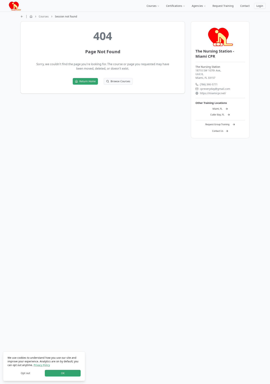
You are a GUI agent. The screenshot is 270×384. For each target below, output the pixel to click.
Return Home (87, 81)
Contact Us (217, 131)
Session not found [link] (66, 16)
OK (63, 373)
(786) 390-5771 (209, 84)
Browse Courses (120, 81)
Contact (245, 6)
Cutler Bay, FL (217, 114)
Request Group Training (217, 124)
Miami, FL (217, 108)
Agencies (197, 6)
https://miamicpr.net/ (213, 93)
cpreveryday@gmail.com (215, 88)
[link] (21, 16)
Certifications (174, 6)
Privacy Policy (42, 365)
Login (259, 6)
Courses (151, 6)
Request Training (223, 6)
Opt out (25, 373)
